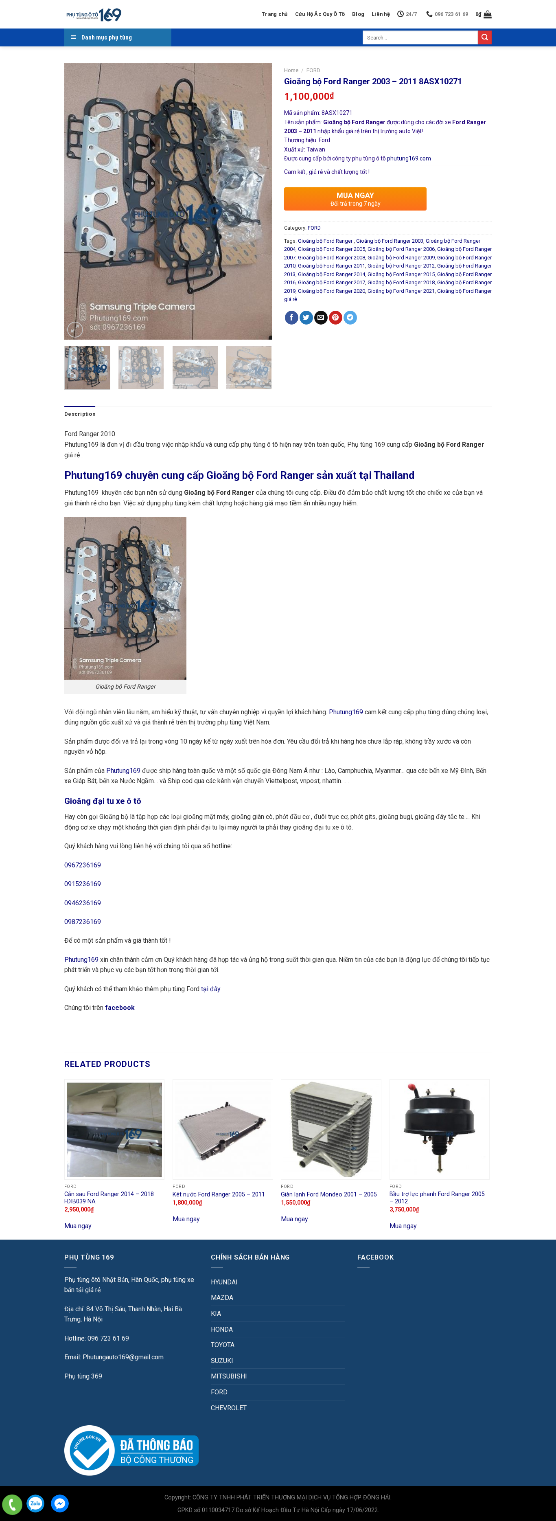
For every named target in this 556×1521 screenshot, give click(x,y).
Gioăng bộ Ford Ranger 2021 (401, 291)
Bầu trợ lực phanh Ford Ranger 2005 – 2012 (437, 1198)
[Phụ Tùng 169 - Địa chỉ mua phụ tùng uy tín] (93, 14)
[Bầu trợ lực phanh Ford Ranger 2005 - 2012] (440, 1129)
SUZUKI (222, 1361)
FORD (313, 70)
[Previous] (78, 201)
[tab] (79, 414)
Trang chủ (274, 14)
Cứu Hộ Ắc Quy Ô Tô (320, 14)
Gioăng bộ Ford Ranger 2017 (331, 282)
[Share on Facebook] (291, 318)
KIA (216, 1313)
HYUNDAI (224, 1282)
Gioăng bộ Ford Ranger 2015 (401, 274)
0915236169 (82, 884)
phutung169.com (409, 158)
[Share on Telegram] (350, 318)
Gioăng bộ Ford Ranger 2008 (331, 258)
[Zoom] (75, 330)
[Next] (257, 201)
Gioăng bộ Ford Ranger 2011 (331, 266)
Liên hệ (381, 14)
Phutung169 (346, 712)
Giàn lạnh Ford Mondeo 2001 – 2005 (329, 1194)
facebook (120, 1008)
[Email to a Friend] (321, 318)
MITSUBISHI (229, 1376)
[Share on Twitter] (306, 318)
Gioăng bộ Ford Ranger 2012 (401, 266)
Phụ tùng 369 (83, 1376)
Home (291, 70)
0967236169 (82, 865)
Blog (358, 14)
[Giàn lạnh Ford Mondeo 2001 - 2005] (331, 1129)
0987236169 (82, 922)
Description (79, 414)
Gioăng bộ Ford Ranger (326, 241)
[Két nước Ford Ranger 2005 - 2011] (223, 1129)
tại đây (211, 989)
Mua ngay (78, 1226)
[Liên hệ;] (12, 1505)
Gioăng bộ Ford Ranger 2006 (401, 249)
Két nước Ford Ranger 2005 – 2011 (219, 1194)
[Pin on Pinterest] (335, 318)
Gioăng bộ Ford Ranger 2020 (331, 291)
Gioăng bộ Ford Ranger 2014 (331, 274)
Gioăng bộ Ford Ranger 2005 (331, 249)
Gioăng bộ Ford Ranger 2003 (389, 241)
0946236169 (82, 903)
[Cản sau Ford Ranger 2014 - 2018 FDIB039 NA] (114, 1129)
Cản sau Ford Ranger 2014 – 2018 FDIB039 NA (109, 1198)
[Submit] (485, 37)
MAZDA (222, 1298)
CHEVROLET (229, 1408)
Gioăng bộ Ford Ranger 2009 (401, 258)
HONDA (222, 1329)
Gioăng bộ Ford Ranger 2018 (401, 282)
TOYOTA (222, 1345)
